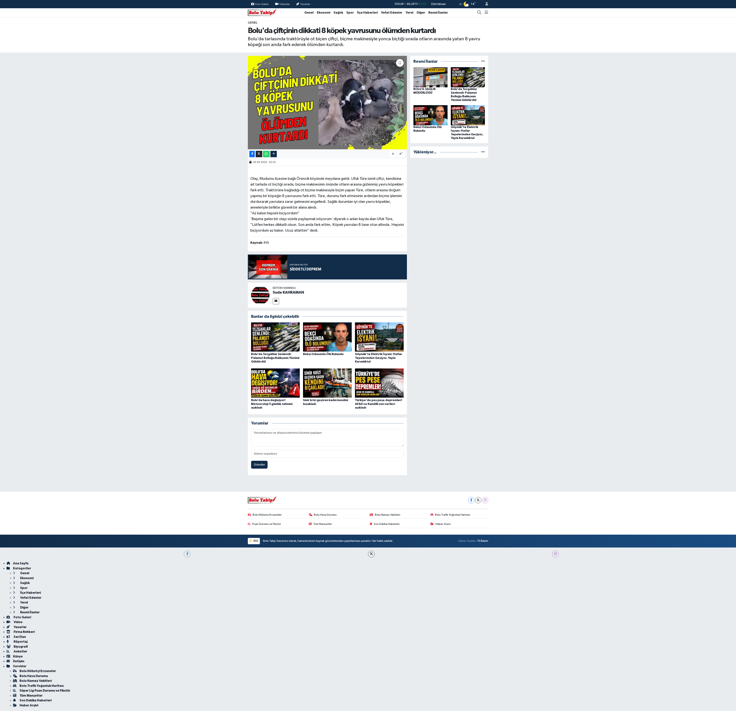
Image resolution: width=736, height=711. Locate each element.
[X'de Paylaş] (259, 154)
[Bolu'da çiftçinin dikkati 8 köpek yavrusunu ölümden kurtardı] (327, 102)
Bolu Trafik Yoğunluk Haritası (452, 514)
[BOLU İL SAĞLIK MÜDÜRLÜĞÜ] (430, 77)
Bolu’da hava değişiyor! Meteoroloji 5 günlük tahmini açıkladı (271, 404)
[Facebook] (471, 500)
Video (18, 622)
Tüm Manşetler (322, 524)
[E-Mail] (276, 301)
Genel (309, 12)
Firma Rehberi (24, 631)
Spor (350, 12)
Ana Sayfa (21, 563)
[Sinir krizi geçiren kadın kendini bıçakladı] (327, 383)
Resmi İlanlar (438, 12)
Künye (18, 656)
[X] (478, 500)
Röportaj (20, 641)
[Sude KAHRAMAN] (260, 295)
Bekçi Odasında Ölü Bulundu (323, 354)
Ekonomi (323, 12)
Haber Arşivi (443, 524)
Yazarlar (305, 3)
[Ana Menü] (486, 12)
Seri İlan (19, 636)
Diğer (421, 12)
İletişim (18, 661)
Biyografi (20, 646)
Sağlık (338, 12)
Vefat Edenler (391, 12)
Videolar (284, 3)
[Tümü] (483, 61)
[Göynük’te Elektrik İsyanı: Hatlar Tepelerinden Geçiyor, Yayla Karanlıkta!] (379, 337)
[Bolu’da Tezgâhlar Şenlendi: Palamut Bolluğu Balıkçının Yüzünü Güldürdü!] (275, 337)
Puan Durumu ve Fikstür (266, 524)
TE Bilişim (482, 540)
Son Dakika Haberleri (387, 524)
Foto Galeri (262, 3)
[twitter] (371, 554)
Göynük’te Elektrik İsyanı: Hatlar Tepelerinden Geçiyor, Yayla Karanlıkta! (378, 358)
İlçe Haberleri (367, 12)
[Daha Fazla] (273, 154)
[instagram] (555, 554)
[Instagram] (485, 500)
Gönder (259, 464)
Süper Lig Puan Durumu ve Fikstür (45, 690)
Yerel (409, 12)
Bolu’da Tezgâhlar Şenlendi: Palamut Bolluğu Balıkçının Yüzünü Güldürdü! (275, 358)
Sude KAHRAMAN (288, 292)
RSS (255, 540)
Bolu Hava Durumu (325, 514)
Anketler (20, 651)
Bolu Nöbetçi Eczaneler (267, 514)
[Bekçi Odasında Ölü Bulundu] (327, 337)
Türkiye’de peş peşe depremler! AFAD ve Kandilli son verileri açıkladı (378, 404)
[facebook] (187, 554)
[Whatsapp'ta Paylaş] (266, 154)
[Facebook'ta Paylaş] (252, 154)
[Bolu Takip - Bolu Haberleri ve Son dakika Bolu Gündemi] (262, 12)
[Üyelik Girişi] (485, 4)
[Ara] (479, 12)
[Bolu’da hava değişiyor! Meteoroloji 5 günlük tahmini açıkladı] (275, 383)
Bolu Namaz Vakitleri (387, 514)
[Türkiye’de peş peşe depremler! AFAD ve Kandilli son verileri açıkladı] (379, 383)
